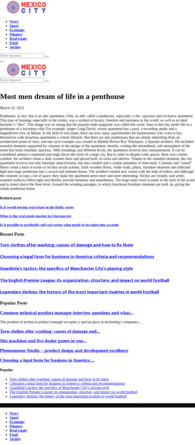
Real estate (18, 39)
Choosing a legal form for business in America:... (47, 360)
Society (15, 47)
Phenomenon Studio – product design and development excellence (64, 350)
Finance (16, 34)
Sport (14, 26)
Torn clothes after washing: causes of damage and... (50, 331)
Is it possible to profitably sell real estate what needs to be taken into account (59, 225)
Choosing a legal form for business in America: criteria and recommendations (77, 256)
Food (14, 43)
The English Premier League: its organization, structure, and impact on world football (84, 280)
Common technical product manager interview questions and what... (66, 312)
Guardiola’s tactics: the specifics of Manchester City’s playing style (66, 268)
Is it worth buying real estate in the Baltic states (37, 207)
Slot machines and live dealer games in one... (43, 340)
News (14, 21)
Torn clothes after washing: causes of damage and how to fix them (66, 245)
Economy (17, 30)
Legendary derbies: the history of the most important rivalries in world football (79, 292)
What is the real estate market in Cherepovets (35, 216)
